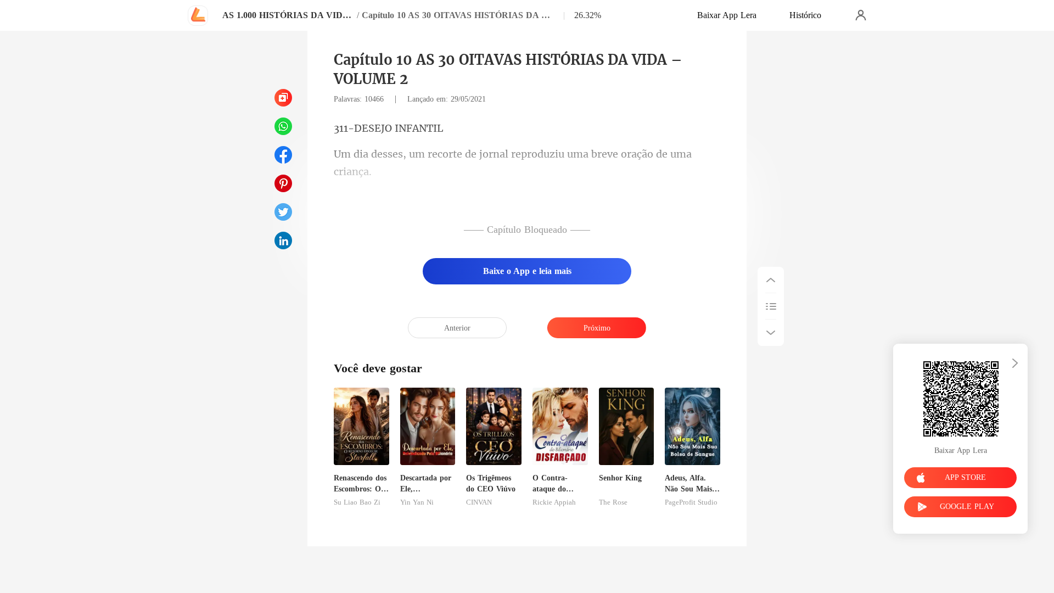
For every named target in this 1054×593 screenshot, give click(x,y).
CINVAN (479, 502)
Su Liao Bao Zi (357, 502)
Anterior (457, 328)
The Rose (613, 502)
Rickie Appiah (554, 502)
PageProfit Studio (691, 502)
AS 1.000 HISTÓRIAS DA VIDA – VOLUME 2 (288, 15)
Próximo (597, 328)
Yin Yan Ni (417, 502)
